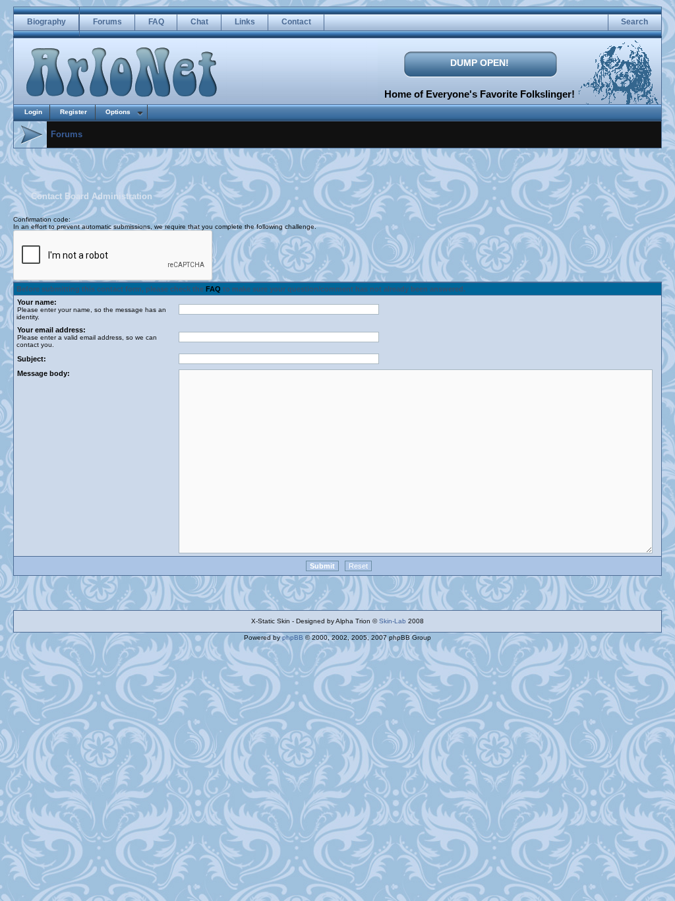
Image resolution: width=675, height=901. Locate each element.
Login (33, 111)
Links (245, 21)
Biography (46, 21)
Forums (107, 21)
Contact (296, 21)
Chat (199, 21)
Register (73, 111)
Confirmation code (41, 219)
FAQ (156, 21)
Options (118, 111)
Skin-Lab (392, 621)
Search (634, 21)
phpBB (292, 637)
